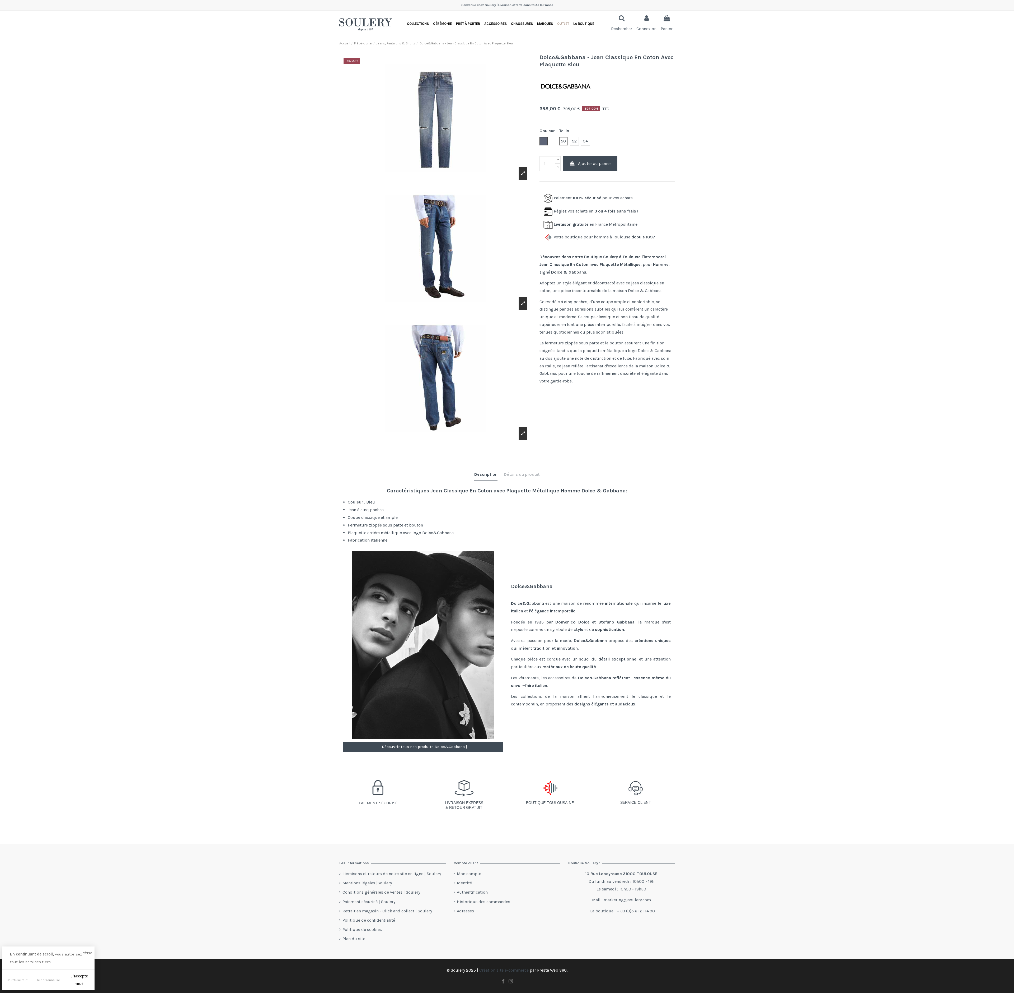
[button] (583, 24)
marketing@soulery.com (627, 899)
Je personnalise (48, 980)
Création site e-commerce (504, 970)
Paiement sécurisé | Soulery (368, 901)
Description (485, 474)
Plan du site (353, 938)
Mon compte (469, 873)
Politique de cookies (362, 929)
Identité (464, 882)
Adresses (465, 910)
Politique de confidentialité (368, 920)
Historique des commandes (483, 901)
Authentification (472, 892)
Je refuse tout (17, 980)
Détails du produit (522, 474)
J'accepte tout (79, 980)
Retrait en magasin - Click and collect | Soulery (387, 910)
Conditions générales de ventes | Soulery (381, 892)
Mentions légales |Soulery (367, 882)
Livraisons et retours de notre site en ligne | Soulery (391, 873)
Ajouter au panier (594, 163)
